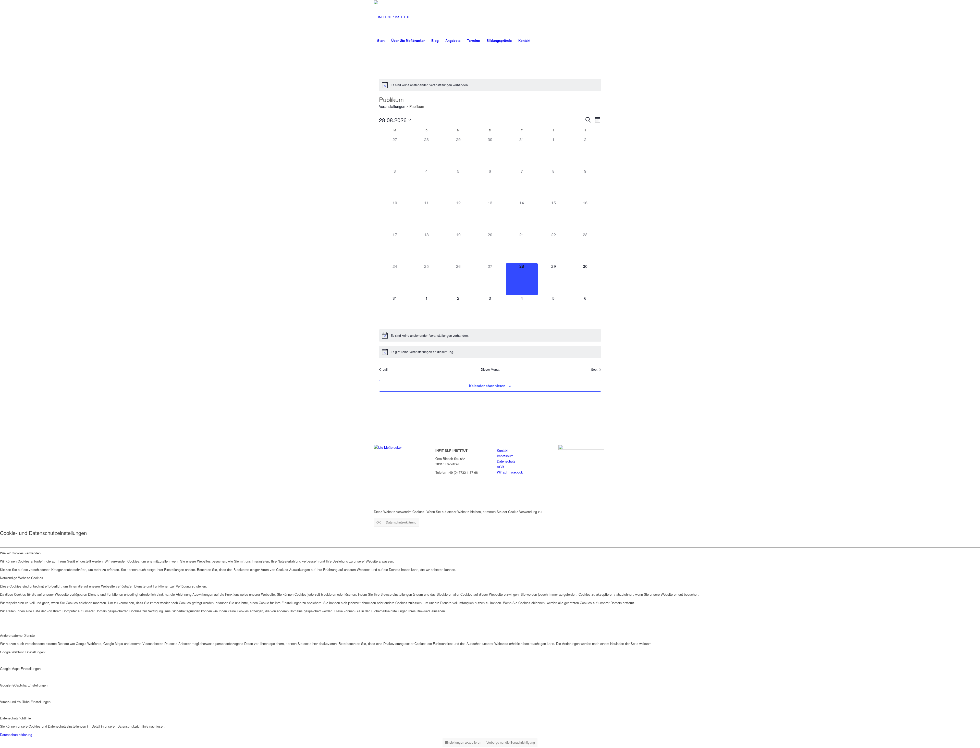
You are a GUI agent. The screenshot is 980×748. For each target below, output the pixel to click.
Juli (385, 369)
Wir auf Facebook (510, 472)
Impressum (505, 455)
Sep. (594, 369)
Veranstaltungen (392, 106)
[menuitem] (381, 40)
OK (378, 522)
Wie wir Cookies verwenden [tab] (20, 553)
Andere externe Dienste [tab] (17, 635)
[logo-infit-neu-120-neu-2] (392, 17)
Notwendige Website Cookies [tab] (21, 577)
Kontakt (502, 450)
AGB (500, 466)
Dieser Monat (490, 369)
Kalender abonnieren (487, 385)
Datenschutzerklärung (401, 522)
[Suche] (602, 40)
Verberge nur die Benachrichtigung (510, 742)
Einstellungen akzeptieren (463, 742)
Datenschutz (506, 461)
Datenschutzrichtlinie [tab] (15, 718)
